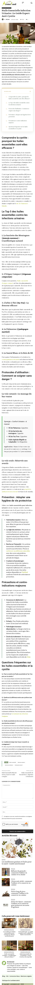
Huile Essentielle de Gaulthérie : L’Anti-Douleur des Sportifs (26, 955)
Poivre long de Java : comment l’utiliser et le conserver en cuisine (19, 893)
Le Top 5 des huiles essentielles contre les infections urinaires (19, 103)
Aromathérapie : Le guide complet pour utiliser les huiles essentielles (25, 933)
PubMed (25, 572)
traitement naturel (18, 765)
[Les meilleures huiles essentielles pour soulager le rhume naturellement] (9, 923)
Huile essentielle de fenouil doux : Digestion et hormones (26, 774)
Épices (13, 868)
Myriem (8, 19)
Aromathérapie (9, 929)
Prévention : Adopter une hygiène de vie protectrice (20, 115)
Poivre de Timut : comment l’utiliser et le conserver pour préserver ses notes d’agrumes (21, 904)
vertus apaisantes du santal (10, 359)
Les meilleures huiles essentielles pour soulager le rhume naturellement (9, 934)
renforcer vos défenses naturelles (18, 551)
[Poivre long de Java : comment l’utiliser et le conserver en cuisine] (6, 892)
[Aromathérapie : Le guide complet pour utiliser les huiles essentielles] (25, 923)
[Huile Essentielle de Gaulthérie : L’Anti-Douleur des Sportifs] (25, 946)
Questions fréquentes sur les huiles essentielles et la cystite (18, 127)
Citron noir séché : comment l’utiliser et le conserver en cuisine (21, 883)
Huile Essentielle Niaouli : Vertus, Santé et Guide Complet (9, 774)
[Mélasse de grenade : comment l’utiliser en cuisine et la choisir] (6, 872)
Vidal (28, 657)
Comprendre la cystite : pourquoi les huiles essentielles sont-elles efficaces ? (19, 97)
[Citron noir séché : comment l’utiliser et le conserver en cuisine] (6, 882)
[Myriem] (3, 19)
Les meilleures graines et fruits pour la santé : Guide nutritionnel (17, 863)
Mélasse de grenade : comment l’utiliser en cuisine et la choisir (19, 872)
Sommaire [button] (7, 91)
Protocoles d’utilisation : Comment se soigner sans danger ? (19, 109)
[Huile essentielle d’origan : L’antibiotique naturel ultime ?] (9, 946)
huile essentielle (12, 762)
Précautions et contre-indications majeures (18, 121)
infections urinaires (9, 765)
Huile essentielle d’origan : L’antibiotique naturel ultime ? (9, 955)
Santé (3, 859)
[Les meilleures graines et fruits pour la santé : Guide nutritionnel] (17, 848)
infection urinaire (21, 762)
